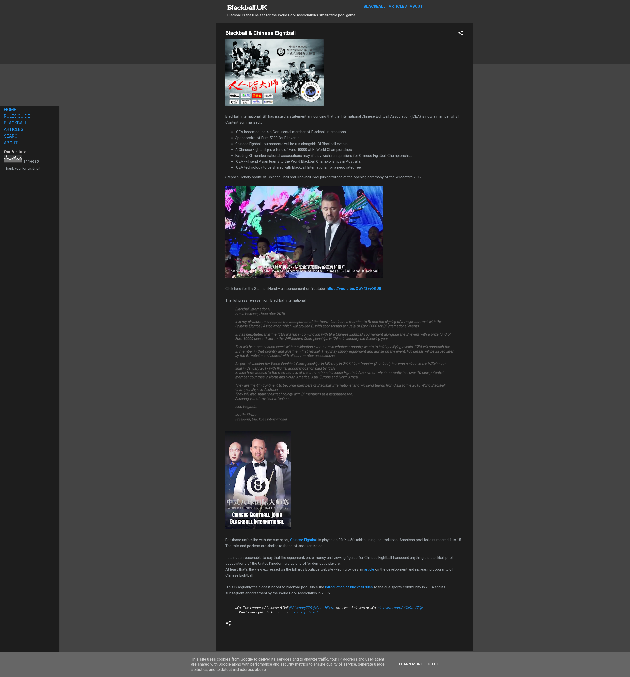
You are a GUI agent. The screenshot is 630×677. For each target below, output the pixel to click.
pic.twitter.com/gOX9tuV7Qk (400, 608)
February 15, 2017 (306, 612)
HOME (10, 109)
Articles (398, 6)
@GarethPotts (324, 608)
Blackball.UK (247, 7)
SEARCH (12, 136)
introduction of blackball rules (349, 587)
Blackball (375, 6)
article (369, 569)
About (416, 6)
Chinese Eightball (303, 540)
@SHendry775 (300, 608)
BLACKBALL (15, 122)
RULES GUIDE (17, 116)
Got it (434, 664)
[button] (461, 34)
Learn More (411, 664)
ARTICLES (13, 129)
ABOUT (11, 142)
